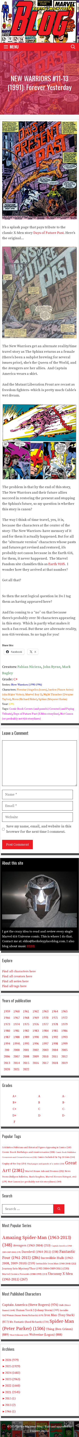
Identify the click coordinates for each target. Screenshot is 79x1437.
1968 (26, 1018)
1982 (26, 1031)
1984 (45, 1031)
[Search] (58, 1209)
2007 (16, 1056)
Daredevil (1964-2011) (40, 1252)
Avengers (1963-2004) (32, 1246)
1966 (7, 1018)
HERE (31, 946)
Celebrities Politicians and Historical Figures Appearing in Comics (36, 1147)
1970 (45, 1018)
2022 (26, 1069)
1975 (26, 1024)
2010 (45, 1056)
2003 (45, 1050)
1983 (36, 1031)
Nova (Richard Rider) (24, 699)
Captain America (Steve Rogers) (30, 1305)
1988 (16, 1037)
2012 (64, 1056)
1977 (45, 1024)
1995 (26, 1044)
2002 (36, 1050)
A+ (14, 1096)
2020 (7, 1069)
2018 (55, 1063)
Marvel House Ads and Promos (44, 1171)
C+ (15, 679)
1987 (7, 1037)
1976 (36, 1024)
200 (7, 1050)
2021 (16, 1069)
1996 (36, 1044)
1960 (16, 1011)
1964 (55, 1011)
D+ (14, 1115)
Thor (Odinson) (19, 1335)
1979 (64, 1024)
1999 (64, 1044)
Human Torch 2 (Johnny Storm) (37, 1310)
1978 (55, 1024)
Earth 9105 (56, 564)
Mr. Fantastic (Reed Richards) (29, 1322)
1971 (55, 1018)
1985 (55, 1031)
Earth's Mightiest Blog (29, 1426)
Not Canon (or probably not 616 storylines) (34, 1181)
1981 (16, 1031)
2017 (45, 1063)
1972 (64, 1018)
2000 (16, 1050)
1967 (16, 1018)
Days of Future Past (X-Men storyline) (36, 714)
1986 (64, 1031)
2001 (26, 1050)
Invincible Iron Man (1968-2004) (56, 1263)
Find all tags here (14, 986)
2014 (16, 1063)
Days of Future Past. (49, 233)
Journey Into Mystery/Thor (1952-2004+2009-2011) (35, 1268)
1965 (64, 1011)
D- (63, 1115)
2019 (64, 1063)
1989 (26, 1037)
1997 (45, 1044)
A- (63, 1096)
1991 (11, 704)
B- (63, 1102)
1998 (55, 1044)
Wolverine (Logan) (45, 1335)
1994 (7, 1044)
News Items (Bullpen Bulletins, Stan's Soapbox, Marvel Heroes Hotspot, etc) (39, 1176)
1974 (16, 1024)
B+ (14, 1102)
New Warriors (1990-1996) (26, 684)
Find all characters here (19, 971)
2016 (36, 1063)
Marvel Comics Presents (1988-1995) (24, 1274)
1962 (36, 1011)
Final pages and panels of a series (45, 1163)
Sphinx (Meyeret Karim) (52, 699)
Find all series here (15, 981)
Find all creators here (17, 976)
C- (63, 1109)
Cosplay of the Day (14, 1163)
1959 (7, 1011)
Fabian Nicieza (29, 667)
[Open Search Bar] (73, 47)
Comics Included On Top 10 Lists (56, 1157)
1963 (45, 1011)
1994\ (16, 1044)
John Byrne (51, 667)
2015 (26, 1063)
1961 (26, 1011)
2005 (64, 1050)
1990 (36, 1037)
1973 (7, 1024)
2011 (55, 1056)
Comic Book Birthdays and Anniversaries (28, 1152)
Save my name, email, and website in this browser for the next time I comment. (38, 829)
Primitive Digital (39, 1431)
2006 (7, 1056)
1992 (55, 1037)
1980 (7, 1031)
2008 (26, 1056)
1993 (64, 1037)
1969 (36, 1018)
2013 (7, 1063)
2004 (55, 1050)
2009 (36, 1056)
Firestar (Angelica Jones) (32, 689)
